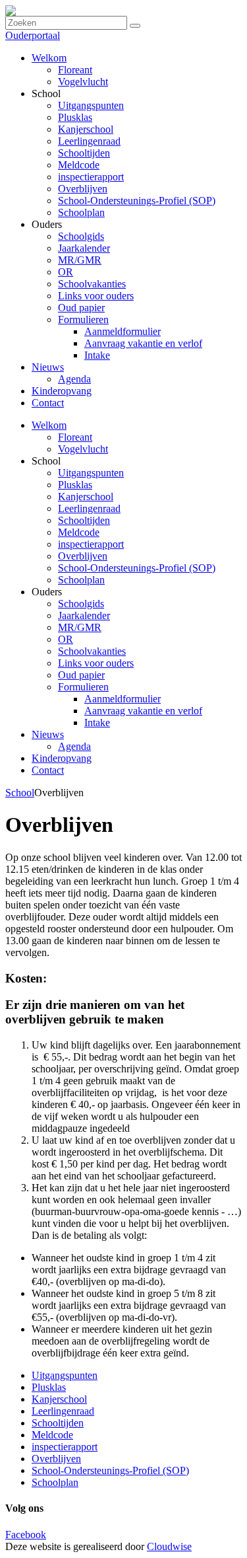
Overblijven (82, 556)
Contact (48, 770)
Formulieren (83, 686)
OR (65, 639)
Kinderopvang (62, 758)
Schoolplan (81, 579)
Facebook (25, 1534)
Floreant (75, 437)
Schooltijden (84, 520)
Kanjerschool (85, 496)
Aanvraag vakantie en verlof (143, 710)
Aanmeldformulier (122, 698)
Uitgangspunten (91, 472)
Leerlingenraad (89, 508)
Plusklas (75, 484)
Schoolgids (81, 603)
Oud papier (81, 675)
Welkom (49, 425)
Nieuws (48, 734)
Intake (97, 722)
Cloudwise (169, 1546)
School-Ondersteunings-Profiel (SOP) (136, 568)
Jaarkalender (84, 615)
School (19, 792)
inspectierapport (91, 544)
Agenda (74, 746)
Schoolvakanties (92, 651)
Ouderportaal (32, 35)
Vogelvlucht (83, 449)
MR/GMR (79, 627)
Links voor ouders (96, 663)
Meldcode (78, 532)
